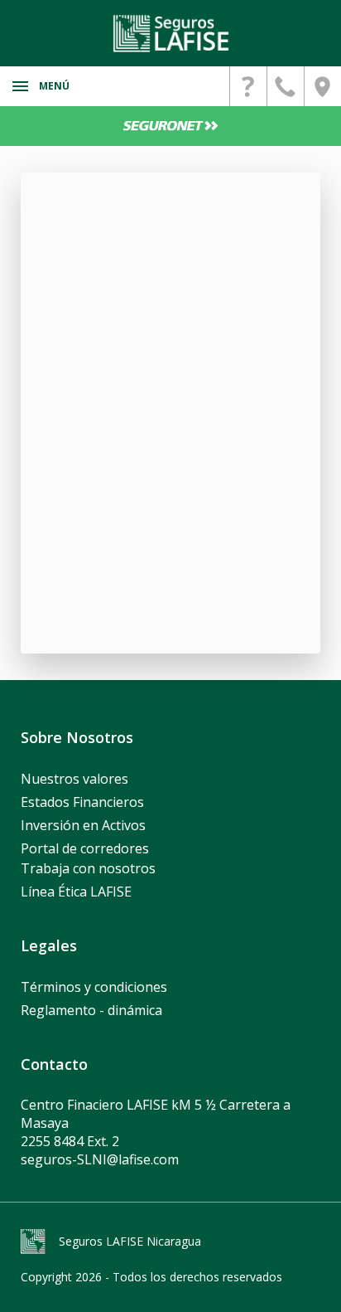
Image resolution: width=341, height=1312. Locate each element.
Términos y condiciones (94, 987)
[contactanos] (248, 86)
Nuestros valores (74, 779)
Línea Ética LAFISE (76, 891)
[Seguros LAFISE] (170, 33)
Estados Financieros (82, 802)
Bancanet (170, 126)
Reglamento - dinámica (91, 1010)
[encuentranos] (323, 86)
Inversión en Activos (83, 825)
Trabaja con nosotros (88, 868)
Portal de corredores (85, 848)
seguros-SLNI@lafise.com (100, 1159)
